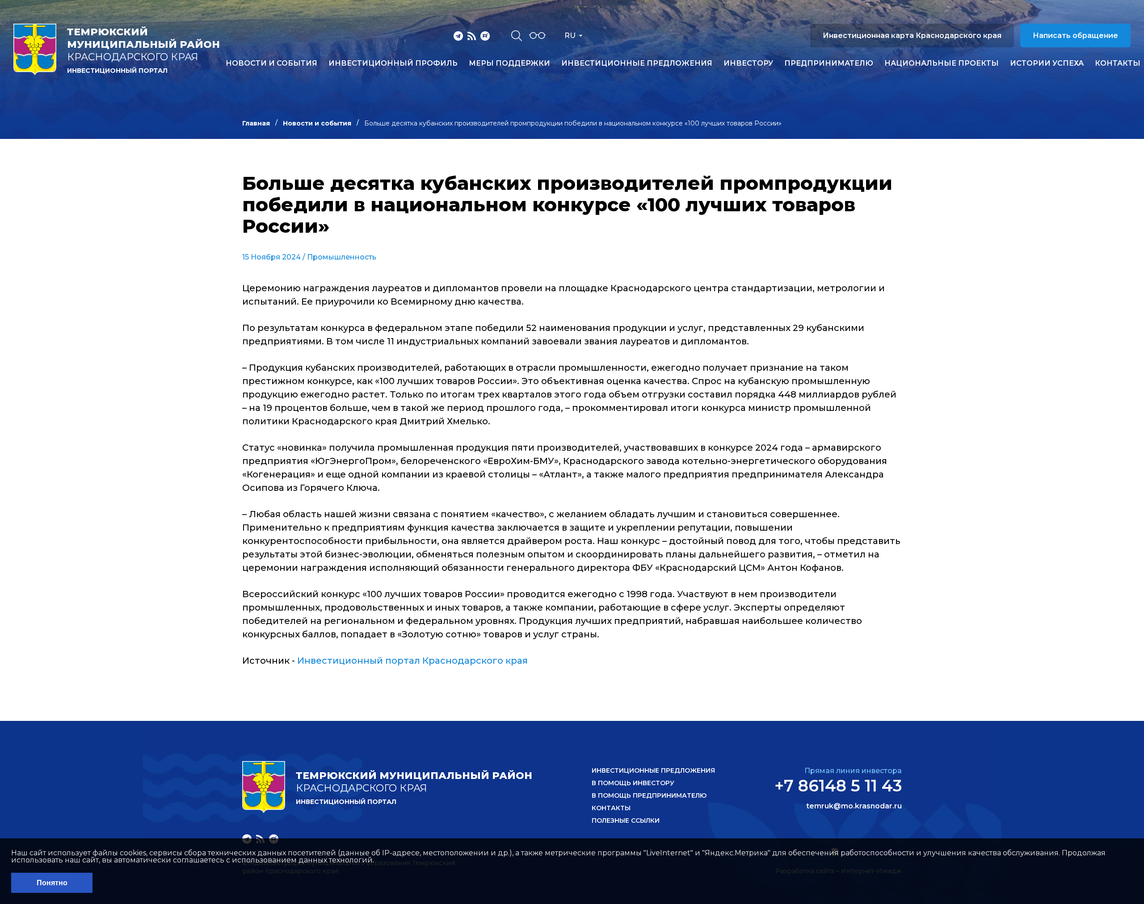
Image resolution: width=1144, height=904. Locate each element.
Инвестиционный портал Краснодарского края (412, 660)
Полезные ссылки (626, 820)
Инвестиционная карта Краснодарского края (912, 35)
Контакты (1117, 63)
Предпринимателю (828, 63)
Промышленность (341, 257)
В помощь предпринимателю (649, 795)
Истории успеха (1047, 63)
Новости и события (271, 63)
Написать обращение (1075, 35)
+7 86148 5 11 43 (838, 786)
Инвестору (748, 63)
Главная (256, 123)
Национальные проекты (941, 63)
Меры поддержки (509, 63)
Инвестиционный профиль (393, 63)
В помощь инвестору (633, 783)
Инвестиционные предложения (636, 63)
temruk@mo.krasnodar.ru (854, 806)
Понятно (52, 883)
